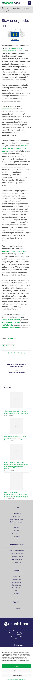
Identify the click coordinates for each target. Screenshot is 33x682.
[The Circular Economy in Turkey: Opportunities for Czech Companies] (16, 400)
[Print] (21, 353)
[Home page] (3, 8)
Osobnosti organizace (16, 522)
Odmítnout (16, 670)
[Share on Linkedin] (15, 353)
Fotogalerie (16, 536)
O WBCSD (16, 516)
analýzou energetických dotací (15, 251)
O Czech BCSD (16, 513)
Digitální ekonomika (17, 559)
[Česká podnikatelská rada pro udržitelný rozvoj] (11, 3)
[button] (30, 649)
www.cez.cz (12, 338)
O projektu (16, 576)
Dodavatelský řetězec (16, 556)
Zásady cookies (10, 679)
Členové (16, 525)
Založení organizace (16, 519)
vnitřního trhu (7, 325)
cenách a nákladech (10, 328)
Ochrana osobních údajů (20, 679)
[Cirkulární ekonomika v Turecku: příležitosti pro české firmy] (16, 426)
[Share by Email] (18, 353)
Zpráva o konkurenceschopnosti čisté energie (15, 148)
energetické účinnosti (11, 320)
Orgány (16, 527)
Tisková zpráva (16, 585)
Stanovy (16, 530)
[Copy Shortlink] (24, 353)
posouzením (7, 109)
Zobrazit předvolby (16, 675)
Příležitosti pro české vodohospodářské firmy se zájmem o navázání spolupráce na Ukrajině (16, 494)
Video (16, 590)
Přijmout (16, 666)
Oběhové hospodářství (16, 553)
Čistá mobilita (16, 562)
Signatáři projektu (16, 579)
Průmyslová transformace (16, 550)
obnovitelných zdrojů (11, 322)
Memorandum (16, 582)
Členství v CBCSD (16, 533)
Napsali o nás (16, 588)
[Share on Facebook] (8, 353)
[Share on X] (11, 353)
